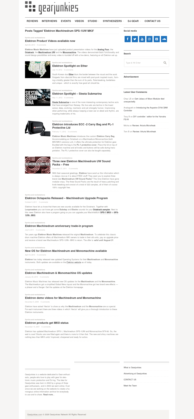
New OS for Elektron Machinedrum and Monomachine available (66, 251)
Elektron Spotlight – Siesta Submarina (77, 94)
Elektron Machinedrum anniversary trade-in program (59, 226)
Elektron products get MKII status (47, 323)
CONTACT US (130, 379)
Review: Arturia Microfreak (144, 125)
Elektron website (74, 262)
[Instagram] (149, 39)
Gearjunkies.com (34, 414)
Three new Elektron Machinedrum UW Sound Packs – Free (81, 162)
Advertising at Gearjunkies (135, 373)
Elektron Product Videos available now (50, 41)
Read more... (49, 394)
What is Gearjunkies (132, 367)
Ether (71, 74)
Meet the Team (130, 385)
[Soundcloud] (164, 39)
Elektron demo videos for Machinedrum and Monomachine (63, 298)
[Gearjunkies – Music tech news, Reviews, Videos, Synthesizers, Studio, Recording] (51, 7)
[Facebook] (128, 39)
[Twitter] (135, 39)
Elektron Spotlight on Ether (70, 66)
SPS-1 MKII (105, 212)
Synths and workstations (35, 37)
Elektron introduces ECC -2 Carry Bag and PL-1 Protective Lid (83, 126)
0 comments (41, 45)
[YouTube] (142, 39)
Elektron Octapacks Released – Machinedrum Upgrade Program (66, 198)
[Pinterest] (157, 39)
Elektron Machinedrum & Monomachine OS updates (58, 273)
